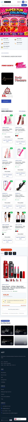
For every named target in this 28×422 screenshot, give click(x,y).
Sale (2, 377)
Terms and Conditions (5, 396)
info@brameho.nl (6, 408)
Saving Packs (3, 379)
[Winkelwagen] (23, 2)
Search (24, 5)
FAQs (2, 399)
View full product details (13, 309)
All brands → (6, 101)
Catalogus (3, 382)
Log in (5, 301)
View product (7, 136)
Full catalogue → (23, 111)
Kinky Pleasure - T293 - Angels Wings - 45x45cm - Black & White (7, 228)
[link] (7, 65)
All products (3, 372)
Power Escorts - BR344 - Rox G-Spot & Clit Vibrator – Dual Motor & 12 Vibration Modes (7, 164)
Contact (2, 394)
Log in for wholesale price (7, 141)
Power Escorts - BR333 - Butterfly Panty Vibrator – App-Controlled (7, 131)
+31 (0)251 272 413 (6, 406)
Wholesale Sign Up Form (6, 391)
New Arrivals (3, 375)
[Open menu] (26, 2)
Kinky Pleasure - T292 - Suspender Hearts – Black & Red (20, 227)
